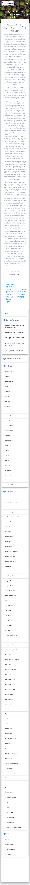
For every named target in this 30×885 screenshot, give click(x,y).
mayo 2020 (7, 460)
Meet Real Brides (9, 694)
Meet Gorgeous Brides (10, 689)
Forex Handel (8, 610)
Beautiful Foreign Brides (11, 512)
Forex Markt (8, 615)
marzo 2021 (8, 411)
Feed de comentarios (10, 849)
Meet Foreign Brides (10, 679)
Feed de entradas (9, 844)
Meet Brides (8, 674)
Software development (10, 738)
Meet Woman (8, 704)
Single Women (8, 733)
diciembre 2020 (9, 425)
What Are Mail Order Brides (11, 763)
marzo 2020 (8, 470)
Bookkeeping (8, 526)
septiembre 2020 (9, 440)
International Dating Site (11, 635)
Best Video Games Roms (11, 521)
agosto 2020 (8, 445)
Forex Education (9, 605)
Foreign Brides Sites (10, 585)
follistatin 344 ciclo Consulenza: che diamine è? (14, 351)
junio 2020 (7, 455)
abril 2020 (7, 465)
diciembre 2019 (9, 480)
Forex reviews (8, 620)
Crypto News (8, 541)
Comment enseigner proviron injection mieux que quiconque (14, 326)
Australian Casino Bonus (11, 502)
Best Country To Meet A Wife (12, 517)
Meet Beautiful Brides (10, 669)
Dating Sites (8, 566)
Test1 (6, 748)
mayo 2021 (7, 401)
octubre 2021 (8, 376)
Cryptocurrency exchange (11, 551)
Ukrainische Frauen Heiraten (12, 753)
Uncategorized (15, 274)
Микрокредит (8, 787)
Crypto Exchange (9, 536)
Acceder (7, 839)
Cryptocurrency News (10, 556)
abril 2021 (7, 406)
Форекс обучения (9, 822)
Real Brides (7, 718)
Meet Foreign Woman (10, 684)
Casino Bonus (8, 531)
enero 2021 (7, 421)
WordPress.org (8, 854)
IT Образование (9, 640)
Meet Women (8, 709)
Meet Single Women (10, 699)
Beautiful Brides (9, 507)
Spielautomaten (9, 743)
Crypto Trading (8, 546)
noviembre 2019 (9, 485)
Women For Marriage (10, 773)
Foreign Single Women (10, 595)
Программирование (10, 792)
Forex (6, 600)
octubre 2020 (8, 435)
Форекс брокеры (9, 812)
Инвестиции (8, 783)
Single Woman (8, 728)
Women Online (8, 778)
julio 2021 (7, 391)
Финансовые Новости (10, 797)
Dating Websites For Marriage (12, 571)
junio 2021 (7, 396)
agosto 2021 (8, 386)
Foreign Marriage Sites (10, 590)
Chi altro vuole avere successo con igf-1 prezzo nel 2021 (15, 344)
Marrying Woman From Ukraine (12, 659)
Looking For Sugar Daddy (11, 650)
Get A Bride (7, 630)
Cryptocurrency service (10, 561)
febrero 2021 (8, 416)
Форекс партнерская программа (13, 827)
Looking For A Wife (9, 645)
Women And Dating (9, 768)
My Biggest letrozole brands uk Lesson (14, 332)
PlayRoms (7, 714)
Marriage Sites (8, 654)
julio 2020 (7, 450)
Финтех (6, 802)
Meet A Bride (8, 664)
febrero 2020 (8, 475)
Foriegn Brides (8, 625)
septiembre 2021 (9, 381)
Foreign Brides (8, 581)
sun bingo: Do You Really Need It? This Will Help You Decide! (15, 338)
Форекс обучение (9, 817)
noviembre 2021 (9, 371)
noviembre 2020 (9, 430)
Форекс (7, 807)
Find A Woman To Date (10, 576)
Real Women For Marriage (11, 723)
